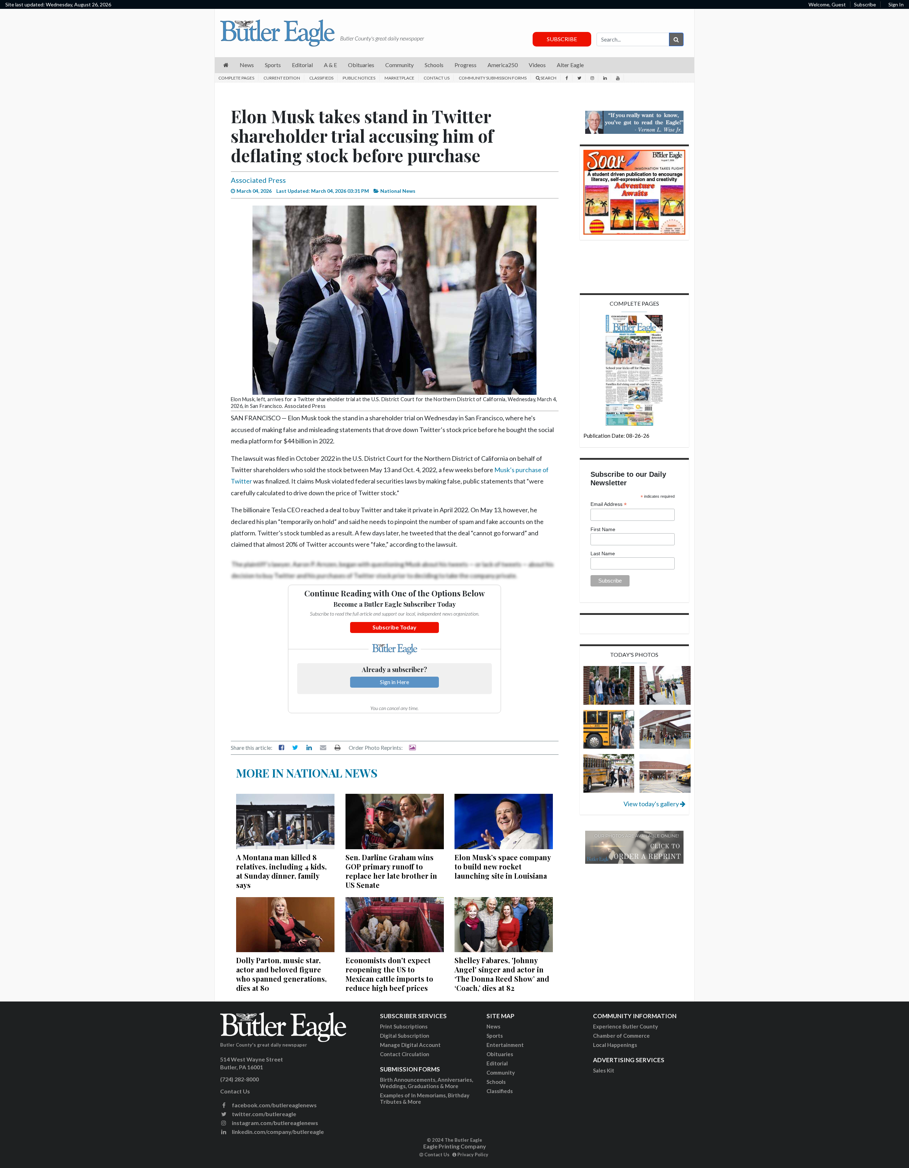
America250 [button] (503, 64)
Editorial (497, 1063)
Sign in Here (394, 681)
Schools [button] (434, 64)
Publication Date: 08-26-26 (616, 435)
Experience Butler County (625, 1026)
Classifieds (321, 78)
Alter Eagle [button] (570, 64)
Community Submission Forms (493, 78)
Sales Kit (603, 1070)
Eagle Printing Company (454, 1146)
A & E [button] (330, 64)
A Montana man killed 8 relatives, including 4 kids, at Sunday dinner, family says (281, 871)
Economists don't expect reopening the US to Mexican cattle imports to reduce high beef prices (389, 974)
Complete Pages (236, 78)
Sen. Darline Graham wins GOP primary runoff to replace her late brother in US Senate (391, 871)
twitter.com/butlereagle (263, 1113)
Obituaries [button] (361, 64)
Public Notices (359, 78)
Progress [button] (465, 64)
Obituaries (499, 1054)
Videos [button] (537, 64)
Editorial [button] (302, 64)
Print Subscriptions (404, 1026)
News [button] (247, 64)
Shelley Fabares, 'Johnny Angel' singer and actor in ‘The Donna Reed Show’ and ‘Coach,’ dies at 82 (501, 974)
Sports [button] (273, 64)
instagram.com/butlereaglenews (274, 1122)
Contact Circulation (404, 1054)
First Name (602, 529)
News (493, 1026)
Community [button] (399, 64)
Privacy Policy (472, 1154)
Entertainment (505, 1045)
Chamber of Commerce (621, 1035)
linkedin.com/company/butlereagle (277, 1131)
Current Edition (281, 78)
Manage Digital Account (410, 1045)
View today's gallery (652, 804)
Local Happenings (615, 1045)
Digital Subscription (404, 1035)
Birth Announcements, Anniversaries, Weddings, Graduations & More (426, 1082)
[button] (226, 65)
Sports (494, 1035)
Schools (496, 1082)
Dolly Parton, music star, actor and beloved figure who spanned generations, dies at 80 (281, 974)
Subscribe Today (394, 627)
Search (548, 78)
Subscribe (865, 4)
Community (500, 1072)
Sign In (896, 4)
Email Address (608, 504)
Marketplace (399, 78)
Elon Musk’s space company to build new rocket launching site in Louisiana (502, 866)
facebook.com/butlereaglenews (274, 1105)
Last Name (602, 553)
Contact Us (437, 78)
